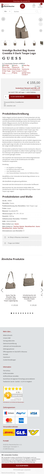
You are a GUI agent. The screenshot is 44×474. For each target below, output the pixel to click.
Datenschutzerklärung (10, 343)
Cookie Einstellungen (9, 360)
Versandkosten (36, 90)
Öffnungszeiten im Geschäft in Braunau (15, 352)
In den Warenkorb (17, 97)
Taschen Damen (18, 226)
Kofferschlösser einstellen (11, 376)
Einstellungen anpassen (23, 470)
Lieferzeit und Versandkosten (12, 346)
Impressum (6, 357)
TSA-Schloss (6, 371)
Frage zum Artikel (13, 243)
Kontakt (5, 354)
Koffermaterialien (8, 373)
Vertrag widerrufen (9, 341)
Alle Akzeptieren (22, 465)
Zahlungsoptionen (8, 349)
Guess (17, 224)
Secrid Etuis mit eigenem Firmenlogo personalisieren (19, 379)
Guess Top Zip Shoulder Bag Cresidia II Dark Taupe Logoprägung (11, 298)
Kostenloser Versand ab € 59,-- (22, 1)
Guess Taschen (18, 228)
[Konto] (34, 5)
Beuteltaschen (30, 226)
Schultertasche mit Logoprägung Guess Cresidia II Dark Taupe (29, 298)
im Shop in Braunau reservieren (18, 237)
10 (32, 313)
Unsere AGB (6, 338)
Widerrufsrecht (7, 335)
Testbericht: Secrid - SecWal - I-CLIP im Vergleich (17, 381)
